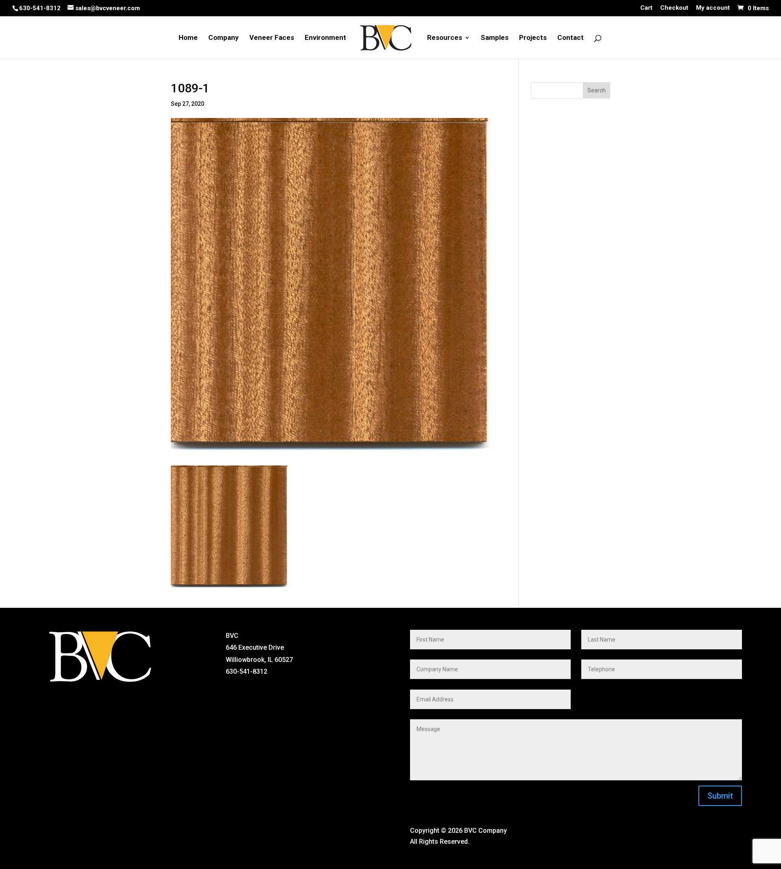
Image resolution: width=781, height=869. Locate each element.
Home (188, 38)
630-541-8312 (40, 8)
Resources (444, 38)
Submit (720, 796)
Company (223, 38)
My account (713, 8)
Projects (533, 38)
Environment (325, 38)
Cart (646, 8)
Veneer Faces (271, 38)
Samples (494, 38)
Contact (570, 38)
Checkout (674, 8)
